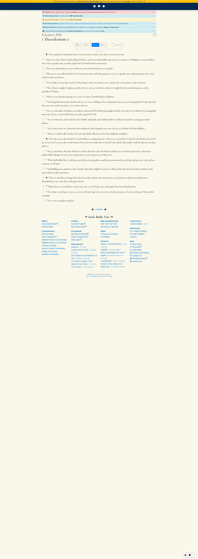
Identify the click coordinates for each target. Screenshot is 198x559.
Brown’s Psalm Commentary (53, 248)
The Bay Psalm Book (74, 31)
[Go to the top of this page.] (190, 555)
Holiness (78, 247)
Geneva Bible (47, 227)
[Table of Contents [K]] (99, 6)
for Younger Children (138, 231)
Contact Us (136, 256)
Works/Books (77, 244)
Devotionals (76, 231)
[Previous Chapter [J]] (94, 6)
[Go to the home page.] (185, 555)
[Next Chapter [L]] (103, 6)
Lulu (102, 31)
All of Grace (82, 267)
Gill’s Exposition (49, 237)
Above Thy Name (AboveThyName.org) (90, 1)
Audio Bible (137, 250)
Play (96, 45)
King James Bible (49, 224)
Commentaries (48, 231)
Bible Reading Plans (109, 221)
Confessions (135, 221)
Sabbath (111, 250)
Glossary (136, 247)
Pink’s (96, 23)
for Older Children (137, 234)
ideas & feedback (76, 20)
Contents (99, 209)
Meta (132, 241)
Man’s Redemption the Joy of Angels (113, 255)
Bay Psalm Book (78, 227)
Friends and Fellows (140, 253)
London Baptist (138, 224)
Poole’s (81, 23)
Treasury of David (49, 246)
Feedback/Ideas (139, 259)
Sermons (104, 241)
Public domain (91, 274)
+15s (104, 45)
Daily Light (76, 240)
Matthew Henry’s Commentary (54, 240)
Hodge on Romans (49, 251)
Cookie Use (137, 261)
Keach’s (133, 237)
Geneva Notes (48, 234)
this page (127, 1)
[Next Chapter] (105, 210)
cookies (74, 12)
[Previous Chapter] (92, 210)
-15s (88, 45)
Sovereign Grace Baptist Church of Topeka (102, 276)
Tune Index (136, 244)
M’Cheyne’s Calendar (109, 227)
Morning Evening (79, 234)
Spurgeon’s (66, 23)
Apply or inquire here (111, 27)
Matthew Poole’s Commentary (54, 243)
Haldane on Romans (50, 254)
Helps (103, 231)
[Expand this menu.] (194, 555)
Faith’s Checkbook (79, 237)
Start (80, 45)
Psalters (74, 221)
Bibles (44, 221)
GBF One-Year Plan (76, 16)
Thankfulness (113, 261)
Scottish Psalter (78, 224)
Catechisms (135, 228)
